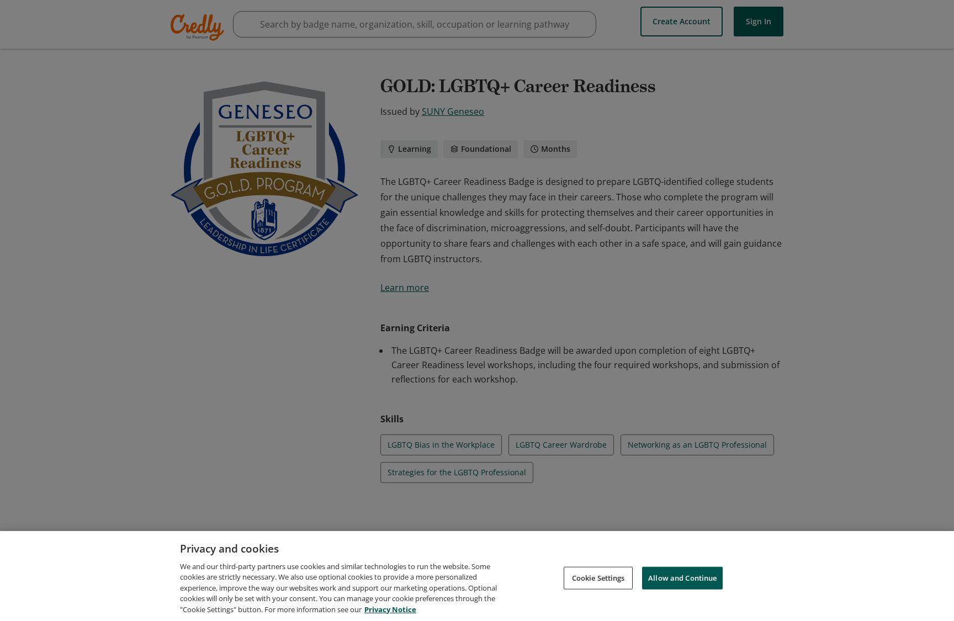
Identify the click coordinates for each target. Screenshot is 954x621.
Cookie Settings (598, 577)
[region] (477, 576)
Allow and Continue (682, 577)
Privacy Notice (390, 609)
